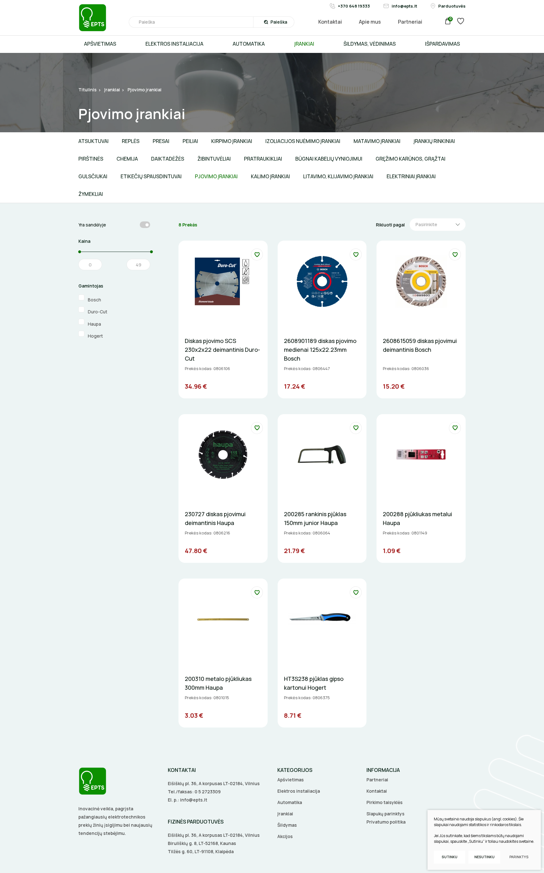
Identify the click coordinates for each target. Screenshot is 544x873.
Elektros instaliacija (298, 791)
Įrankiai (112, 90)
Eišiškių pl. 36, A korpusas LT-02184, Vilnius (214, 783)
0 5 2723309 (208, 792)
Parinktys (518, 856)
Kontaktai (376, 791)
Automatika (289, 802)
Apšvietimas (290, 780)
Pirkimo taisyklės (384, 802)
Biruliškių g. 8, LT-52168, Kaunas (202, 843)
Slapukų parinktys (385, 814)
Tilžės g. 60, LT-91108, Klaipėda (201, 851)
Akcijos (285, 836)
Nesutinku (484, 856)
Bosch (95, 299)
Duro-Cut (98, 311)
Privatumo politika (385, 822)
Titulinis (87, 90)
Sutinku (449, 856)
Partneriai (377, 780)
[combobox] (437, 225)
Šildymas (287, 825)
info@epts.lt (193, 800)
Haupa (95, 323)
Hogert (96, 335)
